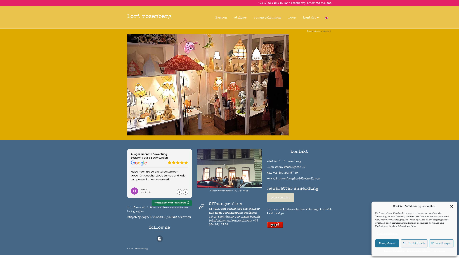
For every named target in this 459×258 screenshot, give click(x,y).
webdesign (276, 213)
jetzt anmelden (280, 198)
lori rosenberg (149, 17)
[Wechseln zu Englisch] (326, 17)
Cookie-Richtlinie (394, 251)
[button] (451, 206)
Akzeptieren (387, 243)
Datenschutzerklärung (419, 251)
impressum (439, 251)
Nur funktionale (414, 243)
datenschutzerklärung (301, 209)
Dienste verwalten (387, 234)
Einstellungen (441, 243)
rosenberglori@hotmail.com (311, 3)
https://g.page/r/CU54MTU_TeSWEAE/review (159, 217)
